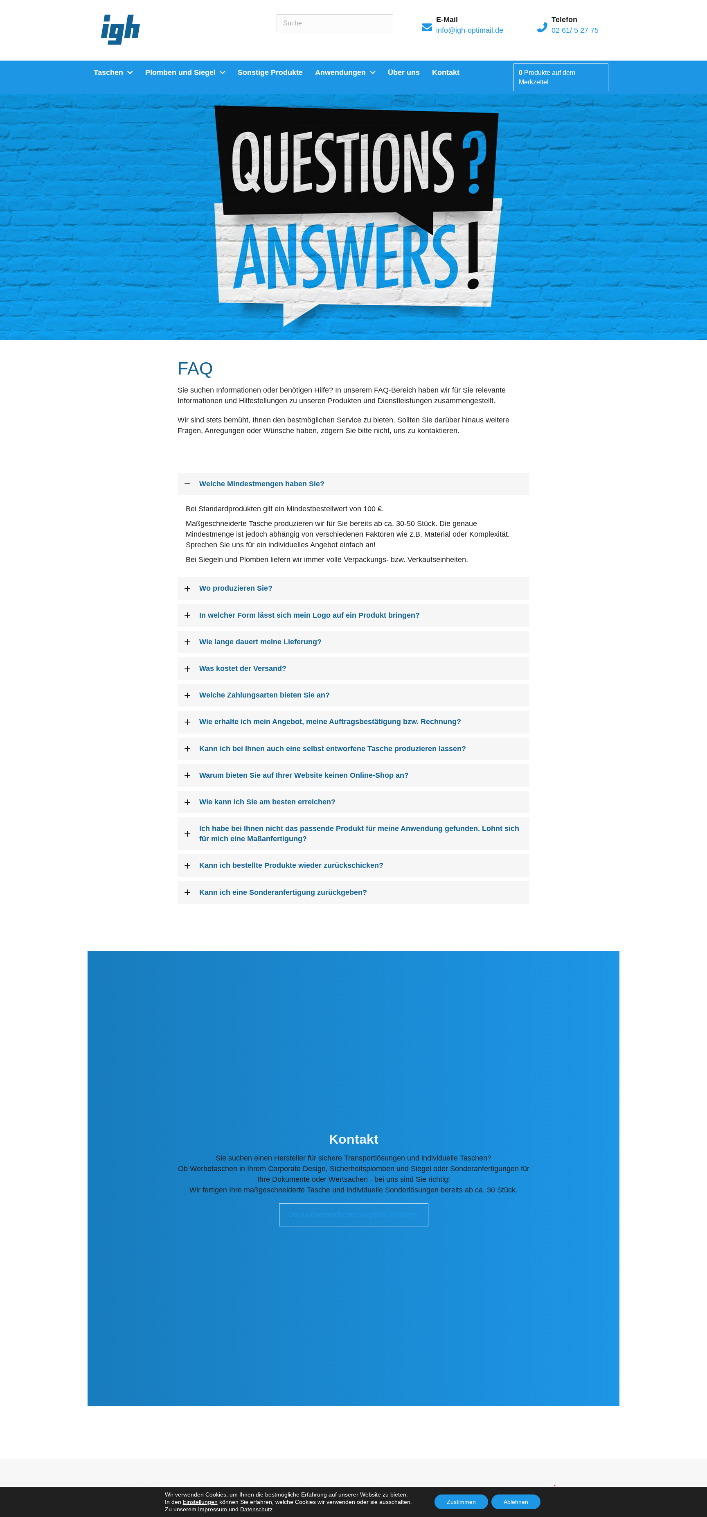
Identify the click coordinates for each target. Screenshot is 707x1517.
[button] (353, 484)
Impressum (213, 1509)
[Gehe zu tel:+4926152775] (573, 27)
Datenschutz (256, 1509)
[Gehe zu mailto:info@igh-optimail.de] (475, 27)
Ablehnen (516, 1502)
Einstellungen (200, 1502)
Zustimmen (461, 1502)
